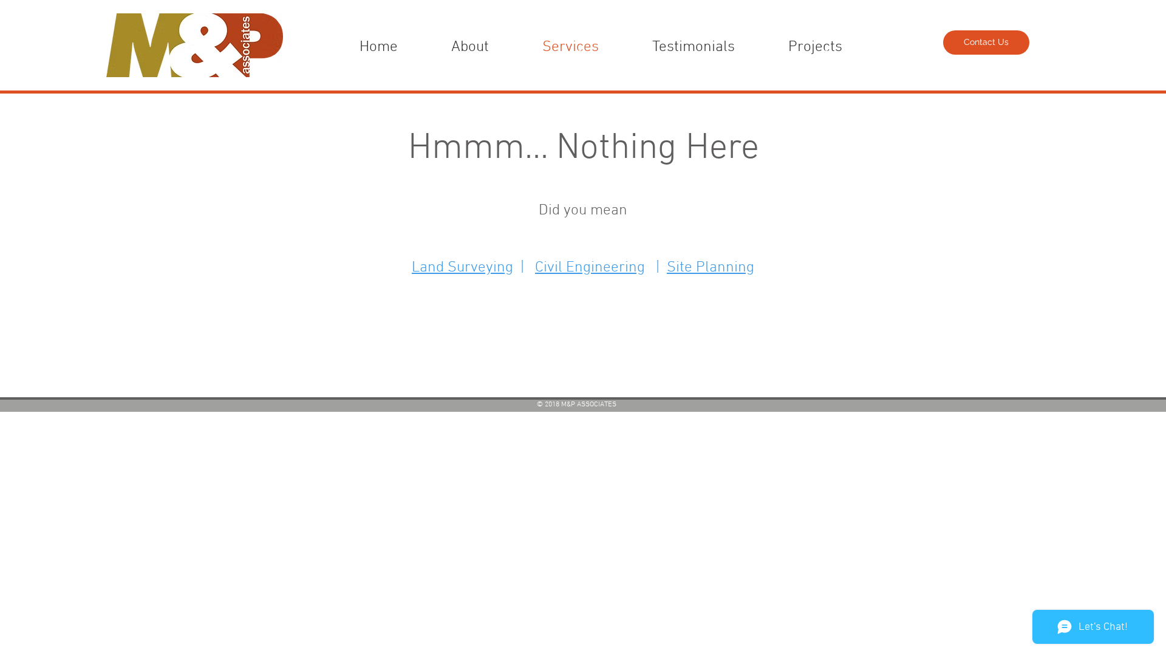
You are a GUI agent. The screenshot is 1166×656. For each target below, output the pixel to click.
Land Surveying (462, 268)
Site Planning (710, 268)
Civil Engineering (590, 268)
